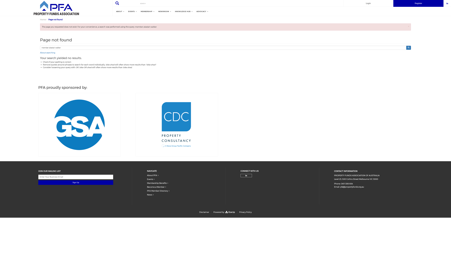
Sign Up (76, 182)
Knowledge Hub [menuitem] (183, 11)
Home (43, 19)
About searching (47, 53)
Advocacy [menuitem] (201, 11)
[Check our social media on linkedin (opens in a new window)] (246, 175)
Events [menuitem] (131, 11)
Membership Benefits (157, 183)
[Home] (56, 8)
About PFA (152, 175)
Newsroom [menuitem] (163, 11)
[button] (408, 26)
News (149, 195)
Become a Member (156, 187)
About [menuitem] (119, 11)
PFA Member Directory (157, 191)
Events (150, 179)
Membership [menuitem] (146, 11)
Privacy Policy (245, 212)
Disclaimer (204, 212)
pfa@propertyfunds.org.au (352, 187)
